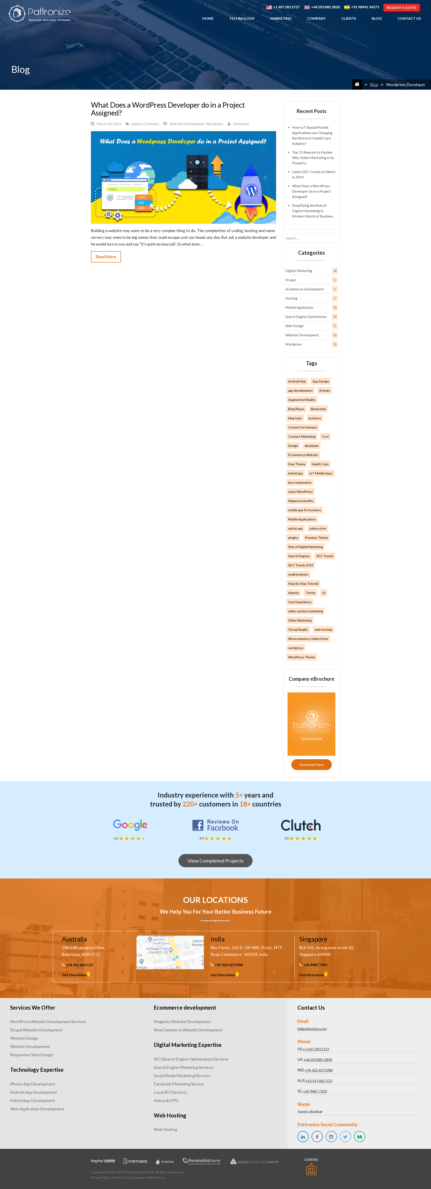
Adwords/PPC (166, 1100)
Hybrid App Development (32, 1100)
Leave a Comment (145, 124)
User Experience (299, 602)
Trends (311, 593)
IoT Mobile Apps (321, 473)
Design (293, 446)
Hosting (291, 298)
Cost (325, 436)
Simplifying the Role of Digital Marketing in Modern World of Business (312, 210)
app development (300, 390)
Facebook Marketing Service (179, 1083)
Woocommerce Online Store (308, 639)
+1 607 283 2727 (316, 1049)
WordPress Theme (301, 657)
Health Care (320, 464)
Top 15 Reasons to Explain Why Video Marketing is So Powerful (313, 157)
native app (295, 528)
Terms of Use (121, 1177)
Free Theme (296, 464)
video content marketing (305, 611)
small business (298, 574)
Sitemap (139, 1177)
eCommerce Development (304, 289)
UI (323, 593)
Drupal (290, 280)
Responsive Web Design (31, 1054)
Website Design (24, 1038)
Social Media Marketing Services (182, 1075)
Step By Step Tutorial (303, 583)
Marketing (281, 18)
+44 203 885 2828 (317, 1059)
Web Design (294, 326)
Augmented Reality (301, 400)
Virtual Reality (298, 629)
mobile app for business (304, 510)
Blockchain (318, 409)
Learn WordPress (300, 491)
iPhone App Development (32, 1083)
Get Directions (74, 975)
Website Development (187, 124)
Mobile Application (299, 307)
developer (312, 446)
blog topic (295, 418)
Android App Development (33, 1092)
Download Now (311, 764)
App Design (320, 381)
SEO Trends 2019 (300, 565)
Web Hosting (165, 1129)
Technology (242, 18)
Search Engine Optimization (306, 317)
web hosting (323, 629)
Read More (106, 256)
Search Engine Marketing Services (183, 1067)
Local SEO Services (170, 1092)
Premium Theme (316, 537)
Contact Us (409, 18)
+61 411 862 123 (79, 965)
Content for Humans (302, 427)
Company (316, 18)
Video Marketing (300, 620)
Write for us (156, 1177)
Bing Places (296, 409)
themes (293, 593)
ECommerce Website (303, 455)
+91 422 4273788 (229, 965)
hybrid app (295, 473)
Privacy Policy (100, 1177)
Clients (348, 18)
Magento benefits (301, 501)
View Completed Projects (215, 861)
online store (317, 528)
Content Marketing (301, 436)
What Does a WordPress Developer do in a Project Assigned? (168, 108)
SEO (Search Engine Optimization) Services (191, 1058)
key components (300, 482)
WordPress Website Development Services (48, 1021)
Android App (297, 381)
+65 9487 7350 (315, 965)
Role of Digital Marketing (305, 547)
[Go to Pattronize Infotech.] (357, 84)
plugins (293, 537)
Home (207, 18)
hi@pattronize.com (312, 1028)
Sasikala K (241, 124)
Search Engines (299, 556)
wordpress (295, 648)
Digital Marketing (298, 271)
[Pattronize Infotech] (39, 13)
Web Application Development (37, 1108)
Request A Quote (401, 7)
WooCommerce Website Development (188, 1029)
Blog (377, 18)
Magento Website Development (182, 1021)
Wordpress (214, 124)
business (315, 418)
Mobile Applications (302, 519)
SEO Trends (324, 556)
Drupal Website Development (36, 1029)
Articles (324, 390)
